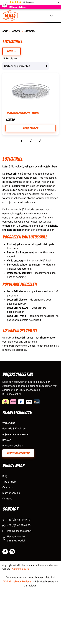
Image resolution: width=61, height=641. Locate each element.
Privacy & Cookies (12, 445)
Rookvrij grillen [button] (15, 244)
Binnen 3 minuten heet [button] (20, 252)
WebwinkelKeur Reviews (17, 581)
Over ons (7, 487)
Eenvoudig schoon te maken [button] (23, 264)
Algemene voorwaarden (15, 434)
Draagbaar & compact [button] (19, 273)
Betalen (6, 440)
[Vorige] (21, 141)
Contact (7, 498)
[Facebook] (5, 551)
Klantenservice (11, 493)
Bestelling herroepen (18, 453)
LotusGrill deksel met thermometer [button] (35, 337)
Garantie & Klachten (14, 428)
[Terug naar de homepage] (10, 15)
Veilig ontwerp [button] (15, 260)
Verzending (8, 423)
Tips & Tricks (9, 481)
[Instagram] (12, 551)
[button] (51, 15)
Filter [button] (10, 51)
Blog (4, 476)
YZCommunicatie (20, 569)
